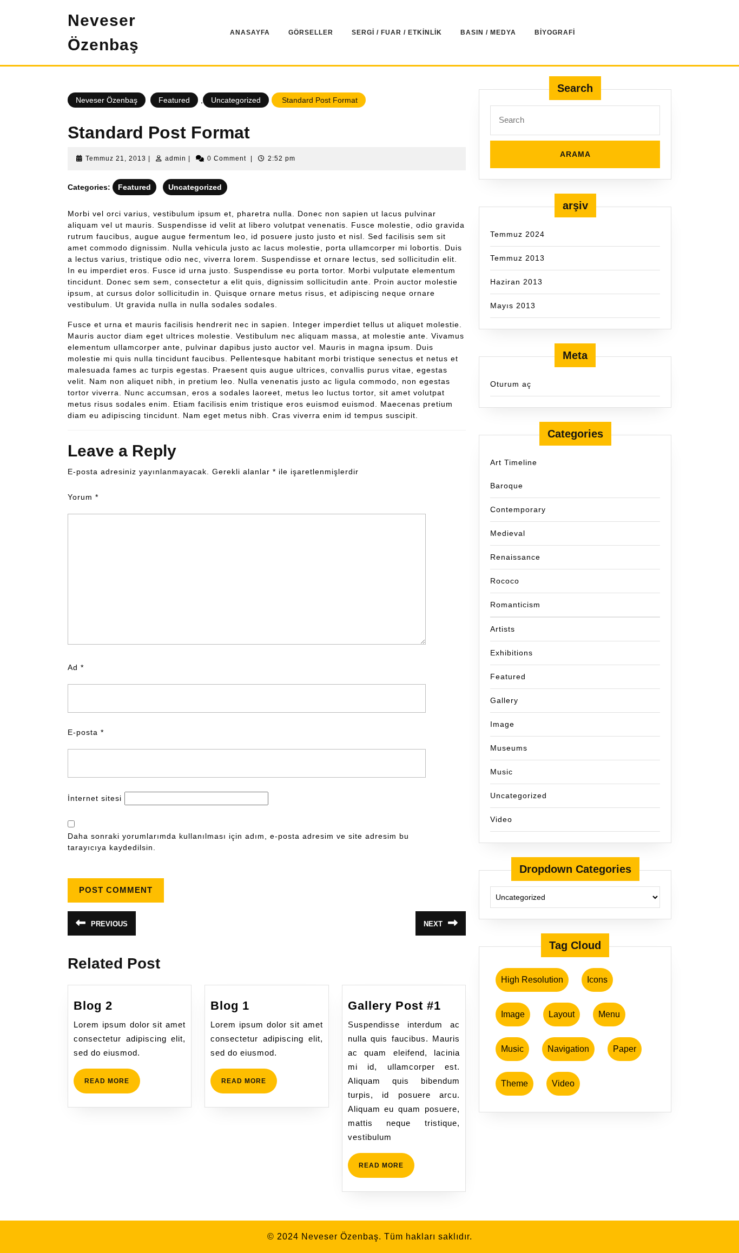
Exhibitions (511, 652)
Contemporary (518, 509)
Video (501, 819)
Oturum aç (510, 384)
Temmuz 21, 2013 (115, 158)
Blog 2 (93, 1005)
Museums (508, 748)
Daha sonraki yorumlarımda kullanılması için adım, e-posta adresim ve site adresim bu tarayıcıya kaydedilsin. (238, 842)
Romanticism (515, 604)
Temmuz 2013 (517, 258)
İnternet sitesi (95, 798)
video (563, 1083)
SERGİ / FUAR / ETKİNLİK (397, 32)
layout (562, 1014)
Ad (76, 667)
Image (502, 724)
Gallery (504, 700)
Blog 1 (229, 1005)
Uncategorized (236, 100)
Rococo (504, 580)
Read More (112, 1085)
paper (624, 1048)
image (513, 1014)
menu (609, 1014)
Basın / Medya (488, 32)
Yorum (83, 497)
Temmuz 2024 (517, 234)
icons (597, 979)
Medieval (507, 533)
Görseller (310, 32)
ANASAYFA (250, 32)
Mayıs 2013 (513, 305)
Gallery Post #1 (394, 1005)
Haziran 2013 (516, 281)
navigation (568, 1048)
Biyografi (555, 32)
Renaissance (515, 557)
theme (514, 1083)
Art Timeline (513, 462)
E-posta (86, 732)
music (512, 1048)
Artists (502, 629)
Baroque (506, 485)
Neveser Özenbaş (106, 100)
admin (175, 158)
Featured (174, 100)
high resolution (532, 979)
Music (501, 771)
